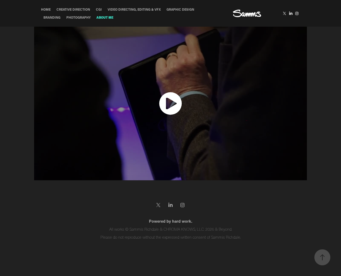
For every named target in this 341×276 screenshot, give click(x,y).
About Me (104, 17)
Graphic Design (180, 9)
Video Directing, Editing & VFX (134, 9)
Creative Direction (73, 9)
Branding (51, 17)
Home (46, 9)
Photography (78, 17)
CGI (99, 9)
